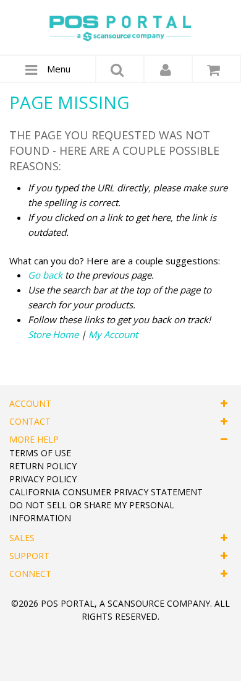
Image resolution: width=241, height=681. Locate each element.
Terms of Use (40, 453)
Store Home (53, 334)
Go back (45, 275)
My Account (113, 334)
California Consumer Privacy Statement (106, 492)
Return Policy (43, 466)
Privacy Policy (43, 479)
